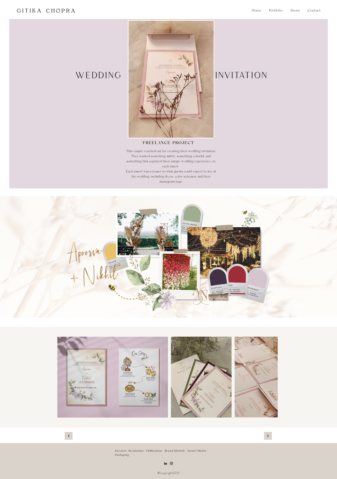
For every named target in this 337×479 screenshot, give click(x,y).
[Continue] (69, 436)
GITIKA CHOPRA (46, 11)
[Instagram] (171, 463)
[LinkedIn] (166, 463)
